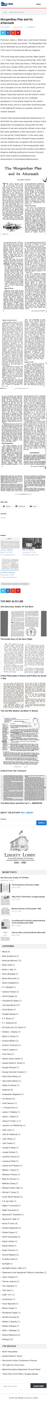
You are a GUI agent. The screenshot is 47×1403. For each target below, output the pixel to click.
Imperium (6, 1090)
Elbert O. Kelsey (9, 1036)
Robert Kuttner (8, 1241)
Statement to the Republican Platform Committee (23, 1272)
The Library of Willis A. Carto (26, 1398)
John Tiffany (7, 1139)
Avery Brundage (8, 974)
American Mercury (16, 12)
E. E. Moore (7, 1018)
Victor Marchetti (9, 1304)
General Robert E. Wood (12, 1063)
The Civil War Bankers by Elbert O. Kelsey (19, 711)
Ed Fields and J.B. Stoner (12, 1027)
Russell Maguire (9, 1255)
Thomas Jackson (9, 1281)
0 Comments (30, 27)
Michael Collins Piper (11, 1188)
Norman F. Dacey (9, 1192)
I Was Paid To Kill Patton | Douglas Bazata (28, 897)
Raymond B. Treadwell (11, 1214)
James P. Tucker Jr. (10, 1121)
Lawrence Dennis (9, 1157)
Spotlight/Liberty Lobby (12, 1268)
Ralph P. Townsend (10, 1206)
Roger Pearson (8, 1250)
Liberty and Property (10, 1165)
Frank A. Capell (8, 1050)
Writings (5, 1339)
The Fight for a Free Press (13, 1365)
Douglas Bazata (8, 1014)
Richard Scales (8, 1232)
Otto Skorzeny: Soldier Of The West (16, 607)
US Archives (7, 1299)
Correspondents (9, 1005)
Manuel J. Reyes (9, 1170)
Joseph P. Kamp (9, 1148)
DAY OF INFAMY (28, 550)
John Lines (6, 1130)
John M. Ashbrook (9, 1134)
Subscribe (38, 1386)
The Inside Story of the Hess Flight (16, 639)
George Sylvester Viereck (13, 1072)
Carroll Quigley (8, 996)
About (4, 952)
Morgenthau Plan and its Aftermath (15, 584)
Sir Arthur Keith (8, 1259)
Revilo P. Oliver (8, 1223)
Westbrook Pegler (10, 1313)
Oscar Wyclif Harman (11, 1197)
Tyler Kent (6, 1290)
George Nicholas (9, 1067)
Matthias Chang (8, 1183)
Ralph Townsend (9, 1210)
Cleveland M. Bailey (10, 1001)
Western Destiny (9, 1317)
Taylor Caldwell (8, 1277)
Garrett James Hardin (11, 1059)
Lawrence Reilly (9, 1161)
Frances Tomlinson (10, 1045)
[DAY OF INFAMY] (32, 543)
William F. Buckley (9, 1322)
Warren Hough (8, 1308)
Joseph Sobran (8, 1152)
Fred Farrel (6, 1054)
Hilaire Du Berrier (9, 1085)
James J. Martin (6, 550)
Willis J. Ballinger (9, 1330)
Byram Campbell (9, 983)
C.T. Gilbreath (7, 987)
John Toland (7, 1143)
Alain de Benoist (9, 956)
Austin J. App (7, 969)
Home (5, 12)
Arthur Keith (7, 965)
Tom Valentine (8, 1286)
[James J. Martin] (10, 543)
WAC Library (5, 27)
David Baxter (7, 1009)
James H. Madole (9, 1112)
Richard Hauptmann (10, 1228)
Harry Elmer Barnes (10, 1076)
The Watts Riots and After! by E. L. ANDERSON (21, 803)
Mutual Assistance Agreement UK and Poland (21, 1369)
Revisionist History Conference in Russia (19, 1360)
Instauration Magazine (11, 1094)
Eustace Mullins (9, 1041)
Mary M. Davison (9, 1179)
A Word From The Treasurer (13, 771)
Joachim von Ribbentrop (12, 1125)
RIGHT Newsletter (9, 1237)
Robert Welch (7, 1246)
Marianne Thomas (9, 1174)
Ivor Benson (7, 1099)
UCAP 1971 (7, 1295)
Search (3, 819)
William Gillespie (9, 1326)
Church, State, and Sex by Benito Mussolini (29, 932)
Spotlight (6, 1264)
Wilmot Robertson (9, 1335)
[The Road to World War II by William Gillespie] (10, 563)
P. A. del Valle (7, 1201)
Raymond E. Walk (9, 1219)
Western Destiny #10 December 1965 (26, 909)
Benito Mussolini (9, 978)
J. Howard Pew (8, 1108)
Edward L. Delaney (10, 1032)
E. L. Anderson (8, 1023)
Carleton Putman (9, 992)
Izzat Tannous (8, 1103)
